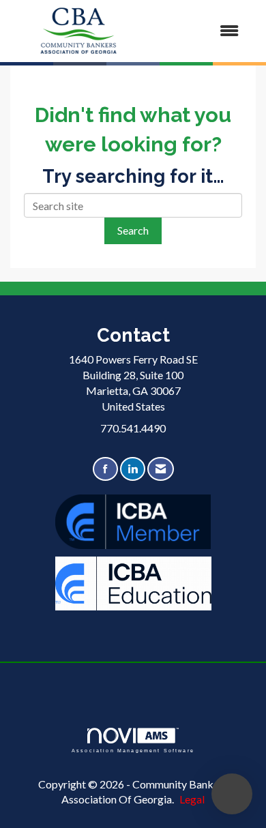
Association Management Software (133, 750)
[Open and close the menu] (199, 31)
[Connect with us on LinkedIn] (132, 469)
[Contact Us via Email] (160, 469)
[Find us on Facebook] (105, 469)
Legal (192, 799)
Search (133, 230)
